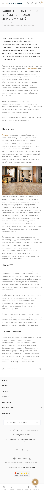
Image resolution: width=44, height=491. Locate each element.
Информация (8, 407)
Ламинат (5, 135)
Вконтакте (16, 450)
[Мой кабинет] (36, 3)
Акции (5, 385)
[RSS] (36, 11)
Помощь (6, 413)
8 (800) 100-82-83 (16, 430)
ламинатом (32, 69)
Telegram (22, 450)
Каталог (6, 380)
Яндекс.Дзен (27, 450)
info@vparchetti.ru (23, 435)
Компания (6, 402)
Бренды (5, 396)
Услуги (5, 391)
